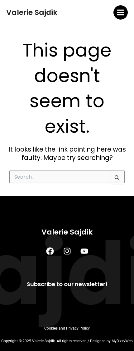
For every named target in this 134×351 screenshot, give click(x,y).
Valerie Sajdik (31, 12)
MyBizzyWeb (122, 341)
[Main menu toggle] (120, 12)
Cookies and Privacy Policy (67, 328)
